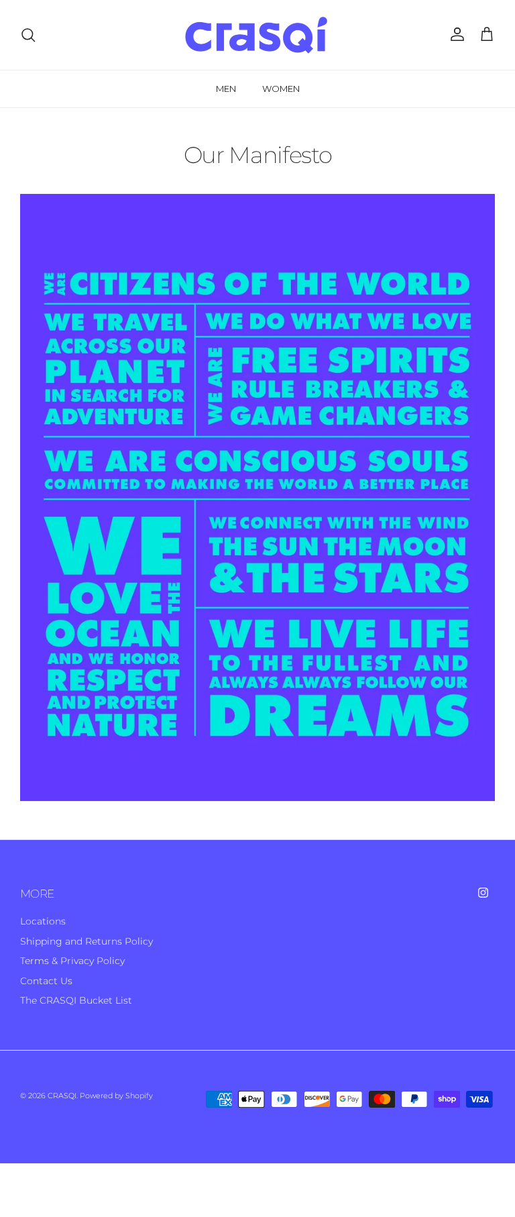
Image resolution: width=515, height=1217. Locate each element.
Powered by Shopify (116, 1095)
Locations (43, 921)
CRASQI (62, 1095)
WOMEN (281, 88)
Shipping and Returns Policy (86, 941)
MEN (226, 88)
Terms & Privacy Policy (72, 961)
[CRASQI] (257, 34)
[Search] (28, 35)
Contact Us (46, 981)
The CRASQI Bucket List (76, 1000)
